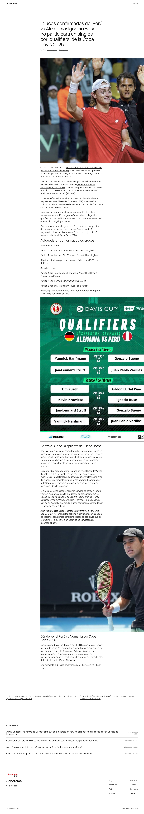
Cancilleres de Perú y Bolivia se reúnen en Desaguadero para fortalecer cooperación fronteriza (52, 740)
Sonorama (11, 3)
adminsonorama (52, 50)
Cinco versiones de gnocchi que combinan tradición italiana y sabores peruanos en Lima (49, 753)
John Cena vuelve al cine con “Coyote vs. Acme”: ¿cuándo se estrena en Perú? (44, 747)
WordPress (134, 808)
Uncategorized (63, 50)
